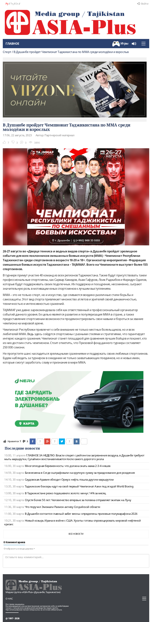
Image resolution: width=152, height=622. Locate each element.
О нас (9, 598)
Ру (7, 3)
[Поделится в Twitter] (62, 441)
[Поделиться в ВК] (77, 441)
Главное (12, 44)
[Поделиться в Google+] (47, 441)
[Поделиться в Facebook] (33, 441)
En (16, 3)
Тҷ (11, 3)
